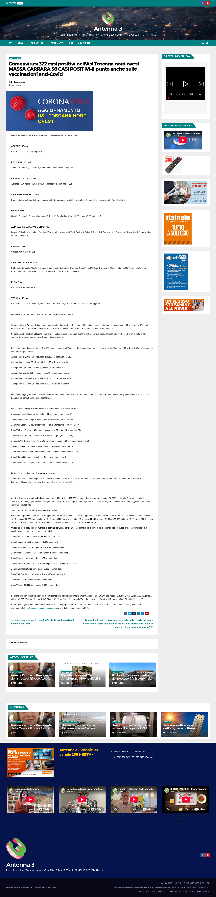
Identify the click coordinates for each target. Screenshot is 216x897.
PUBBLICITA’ (57, 43)
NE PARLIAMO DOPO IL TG (193, 883)
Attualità (65, 722)
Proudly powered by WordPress (18, 887)
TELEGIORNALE (202, 892)
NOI (71, 43)
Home (161, 883)
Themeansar (51, 887)
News (21, 43)
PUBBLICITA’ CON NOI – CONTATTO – (153, 892)
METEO (178, 883)
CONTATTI (169, 883)
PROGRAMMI (192, 887)
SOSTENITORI (175, 892)
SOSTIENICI (84, 43)
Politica (74, 722)
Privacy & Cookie (178, 887)
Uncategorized (15, 58)
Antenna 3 (108, 28)
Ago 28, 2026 (18, 733)
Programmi (37, 43)
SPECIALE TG (188, 892)
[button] (203, 43)
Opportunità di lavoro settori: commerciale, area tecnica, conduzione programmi (141, 887)
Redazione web (18, 82)
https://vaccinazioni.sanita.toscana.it (40, 608)
